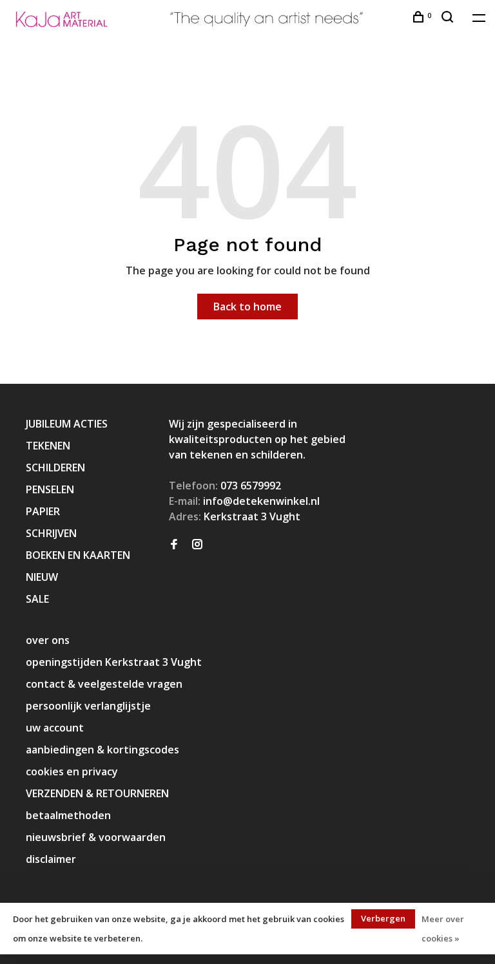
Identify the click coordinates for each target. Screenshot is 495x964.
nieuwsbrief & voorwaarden (96, 837)
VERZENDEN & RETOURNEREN (97, 793)
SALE (37, 599)
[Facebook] (174, 545)
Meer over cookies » (443, 928)
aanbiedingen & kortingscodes (102, 749)
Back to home (247, 306)
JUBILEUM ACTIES (67, 424)
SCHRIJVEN (51, 533)
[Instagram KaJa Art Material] (197, 545)
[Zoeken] (449, 18)
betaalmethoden (68, 815)
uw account (55, 728)
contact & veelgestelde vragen (104, 684)
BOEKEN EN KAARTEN (78, 555)
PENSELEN (50, 489)
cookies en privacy (72, 771)
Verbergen (383, 918)
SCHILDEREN (55, 467)
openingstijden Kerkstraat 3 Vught (114, 662)
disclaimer (51, 859)
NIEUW (42, 577)
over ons (48, 640)
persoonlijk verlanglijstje (88, 706)
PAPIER (43, 511)
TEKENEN (48, 446)
